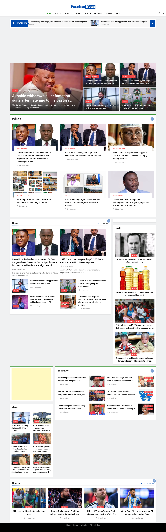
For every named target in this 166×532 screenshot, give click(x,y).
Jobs (117, 13)
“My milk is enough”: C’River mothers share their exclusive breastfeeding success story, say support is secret (134, 328)
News (57, 13)
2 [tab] (144, 483)
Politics (68, 13)
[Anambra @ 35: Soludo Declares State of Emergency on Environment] (117, 23)
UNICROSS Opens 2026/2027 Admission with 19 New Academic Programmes (121, 395)
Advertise (84, 525)
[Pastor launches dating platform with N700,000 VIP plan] (58, 23)
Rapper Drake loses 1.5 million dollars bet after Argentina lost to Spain (65, 514)
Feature (15, 91)
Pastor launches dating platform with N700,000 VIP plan (87, 22)
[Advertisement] (83, 45)
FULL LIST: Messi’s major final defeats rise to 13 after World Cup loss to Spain (101, 514)
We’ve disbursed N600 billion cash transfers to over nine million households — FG (42, 299)
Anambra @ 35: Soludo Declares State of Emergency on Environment (136, 108)
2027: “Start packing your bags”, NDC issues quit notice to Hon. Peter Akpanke (136, 84)
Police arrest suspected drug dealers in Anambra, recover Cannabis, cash (42, 470)
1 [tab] (141, 483)
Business (98, 13)
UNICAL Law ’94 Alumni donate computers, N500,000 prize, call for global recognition (71, 395)
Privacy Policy (95, 525)
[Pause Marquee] (152, 23)
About (68, 525)
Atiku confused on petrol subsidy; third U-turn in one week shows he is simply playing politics (130, 155)
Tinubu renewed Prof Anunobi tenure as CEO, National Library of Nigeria (121, 409)
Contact (75, 525)
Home (49, 13)
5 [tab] (153, 483)
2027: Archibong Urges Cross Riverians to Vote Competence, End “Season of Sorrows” (82, 202)
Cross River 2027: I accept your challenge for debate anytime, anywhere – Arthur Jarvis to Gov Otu (131, 202)
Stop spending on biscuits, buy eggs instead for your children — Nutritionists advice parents (134, 361)
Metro (78, 13)
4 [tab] (150, 483)
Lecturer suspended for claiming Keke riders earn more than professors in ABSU (71, 409)
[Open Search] (159, 13)
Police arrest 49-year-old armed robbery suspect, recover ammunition (41, 449)
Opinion (115, 149)
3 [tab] (147, 483)
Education (99, 378)
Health (88, 13)
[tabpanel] (29, 503)
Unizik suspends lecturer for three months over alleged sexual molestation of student (72, 381)
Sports (108, 13)
